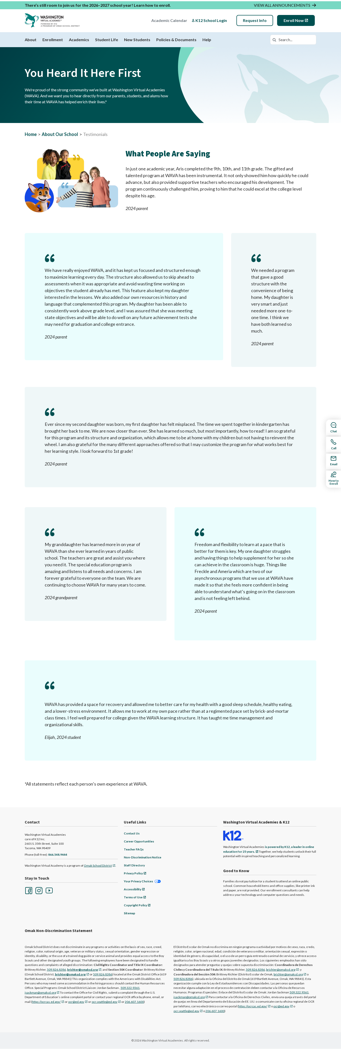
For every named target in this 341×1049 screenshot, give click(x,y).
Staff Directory (134, 865)
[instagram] (38, 890)
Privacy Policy (133, 873)
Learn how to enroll (152, 5)
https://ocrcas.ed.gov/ (46, 1002)
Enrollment (52, 39)
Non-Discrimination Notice (142, 857)
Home (31, 134)
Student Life (106, 39)
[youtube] (48, 890)
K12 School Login (211, 20)
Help (206, 39)
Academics (79, 39)
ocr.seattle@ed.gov (104, 1002)
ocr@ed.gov (76, 1002)
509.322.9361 (130, 988)
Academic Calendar (169, 20)
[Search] (274, 40)
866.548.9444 (57, 854)
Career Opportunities (139, 841)
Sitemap (129, 913)
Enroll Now (294, 20)
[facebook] (28, 890)
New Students (137, 39)
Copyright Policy (135, 905)
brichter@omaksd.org (280, 969)
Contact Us (132, 833)
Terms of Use (133, 897)
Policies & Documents (176, 39)
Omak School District (98, 865)
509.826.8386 (56, 969)
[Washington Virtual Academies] (52, 20)
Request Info (255, 20)
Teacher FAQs (134, 849)
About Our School (60, 134)
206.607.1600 (134, 1002)
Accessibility (132, 889)
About (30, 39)
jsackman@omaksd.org (40, 992)
